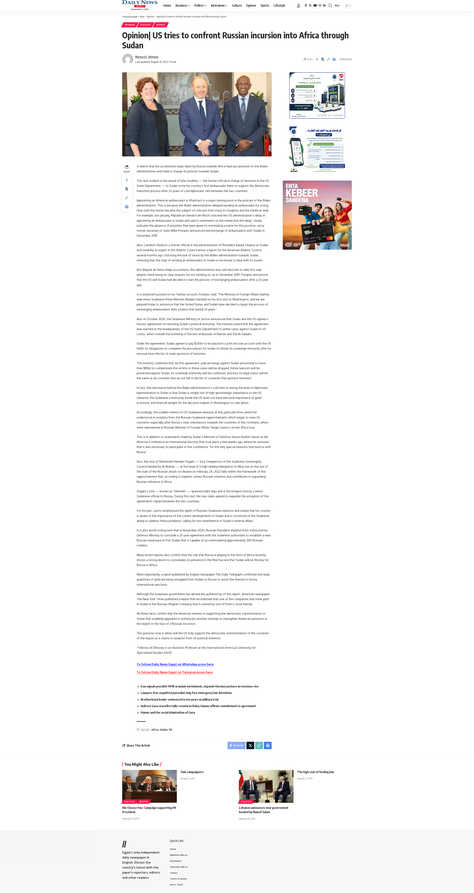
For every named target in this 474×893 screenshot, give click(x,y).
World (160, 24)
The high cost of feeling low (315, 772)
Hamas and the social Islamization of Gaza (168, 712)
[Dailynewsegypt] (139, 3)
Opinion (130, 24)
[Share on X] (322, 59)
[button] (298, 5)
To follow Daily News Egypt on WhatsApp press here (175, 664)
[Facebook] (306, 5)
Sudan (163, 729)
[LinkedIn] (324, 5)
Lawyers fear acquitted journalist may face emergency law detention (186, 693)
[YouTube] (315, 5)
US (170, 729)
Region (144, 802)
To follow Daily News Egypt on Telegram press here (175, 672)
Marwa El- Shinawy (146, 56)
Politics (145, 24)
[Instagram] (320, 5)
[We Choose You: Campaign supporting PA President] (149, 786)
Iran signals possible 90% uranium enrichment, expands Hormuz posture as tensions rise (199, 686)
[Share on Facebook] (316, 59)
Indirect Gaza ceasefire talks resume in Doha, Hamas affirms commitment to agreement (198, 706)
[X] (310, 5)
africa (154, 729)
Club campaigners (192, 772)
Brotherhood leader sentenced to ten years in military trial (179, 699)
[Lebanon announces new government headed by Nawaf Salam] (266, 786)
